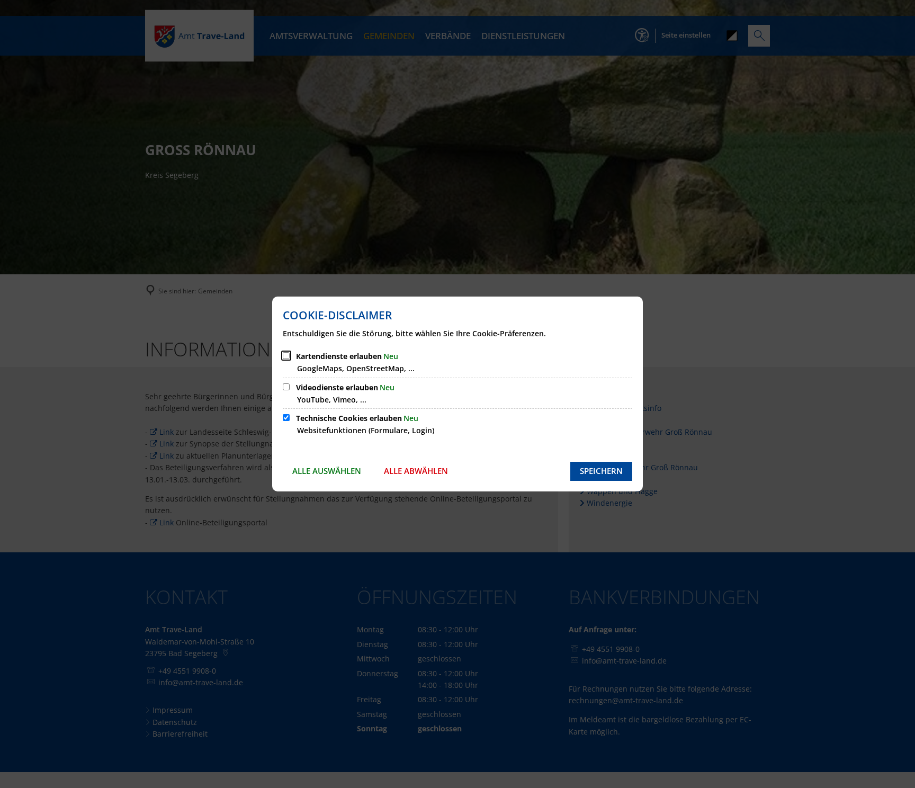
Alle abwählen (416, 470)
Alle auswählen (326, 470)
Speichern (601, 470)
